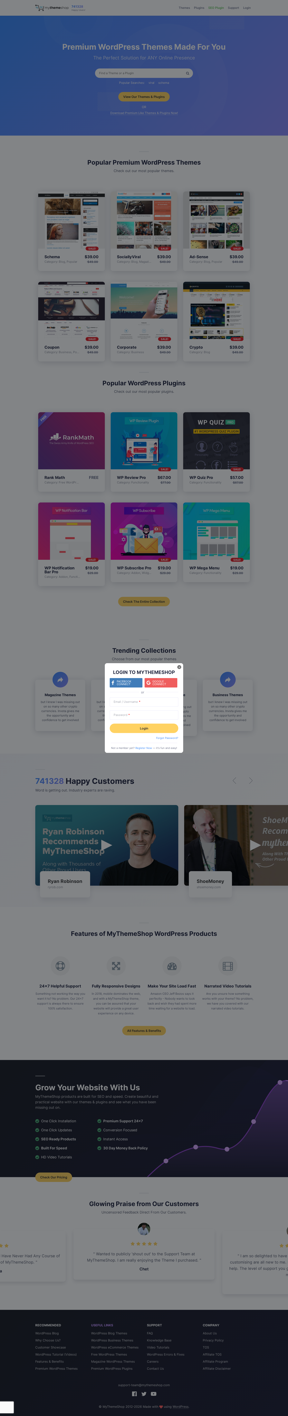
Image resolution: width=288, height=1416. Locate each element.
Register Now (143, 747)
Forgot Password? (167, 737)
